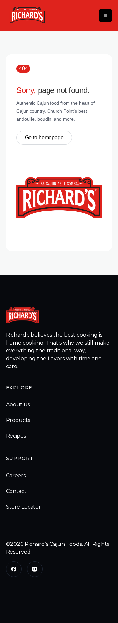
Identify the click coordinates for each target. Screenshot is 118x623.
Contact (16, 491)
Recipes (16, 436)
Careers (16, 475)
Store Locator (23, 507)
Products (18, 420)
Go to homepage (44, 137)
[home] (25, 15)
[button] (105, 15)
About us (18, 404)
